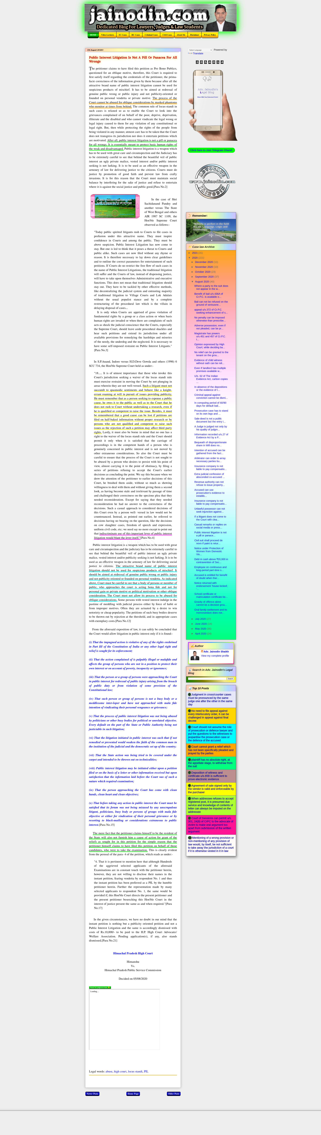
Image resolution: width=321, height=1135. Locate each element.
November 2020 (204, 267)
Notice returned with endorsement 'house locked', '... (211, 586)
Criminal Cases (151, 34)
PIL (146, 1071)
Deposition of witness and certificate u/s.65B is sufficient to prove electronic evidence (207, 776)
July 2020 (201, 619)
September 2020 (204, 276)
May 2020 (201, 628)
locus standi (135, 1071)
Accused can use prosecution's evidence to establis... (209, 492)
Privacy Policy (210, 34)
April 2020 (201, 633)
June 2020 (201, 623)
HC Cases (136, 34)
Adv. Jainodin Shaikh (216, 651)
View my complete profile (215, 655)
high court (120, 1071)
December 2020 (204, 262)
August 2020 (202, 281)
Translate (198, 53)
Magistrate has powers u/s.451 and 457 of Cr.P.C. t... (210, 336)
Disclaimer (194, 34)
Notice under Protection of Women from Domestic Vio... (208, 551)
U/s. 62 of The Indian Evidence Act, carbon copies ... (211, 379)
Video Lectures (107, 34)
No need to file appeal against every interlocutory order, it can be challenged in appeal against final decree (208, 715)
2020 (195, 257)
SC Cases (123, 34)
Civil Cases (167, 34)
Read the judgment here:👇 (100, 987)
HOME (93, 34)
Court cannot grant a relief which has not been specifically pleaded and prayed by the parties (210, 750)
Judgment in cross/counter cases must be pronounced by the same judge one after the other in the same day (210, 699)
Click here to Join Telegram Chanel (211, 150)
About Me (181, 34)
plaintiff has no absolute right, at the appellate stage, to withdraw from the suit (210, 763)
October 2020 (203, 271)
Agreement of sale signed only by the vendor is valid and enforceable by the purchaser (211, 789)
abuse (109, 1071)
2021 (195, 252)
